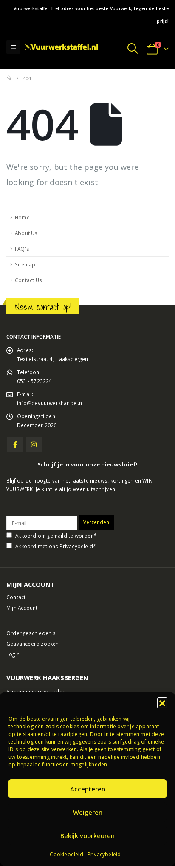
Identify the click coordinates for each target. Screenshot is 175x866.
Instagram (34, 444)
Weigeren (87, 812)
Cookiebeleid (66, 854)
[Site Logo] (62, 47)
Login (13, 654)
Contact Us (28, 280)
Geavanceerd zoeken (32, 643)
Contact (15, 597)
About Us (26, 233)
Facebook (15, 444)
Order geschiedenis (31, 633)
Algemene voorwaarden (35, 691)
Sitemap (25, 264)
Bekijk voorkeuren (87, 835)
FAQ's (22, 248)
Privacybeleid (104, 854)
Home (22, 217)
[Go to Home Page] (8, 78)
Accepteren (87, 789)
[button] (162, 702)
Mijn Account (21, 607)
